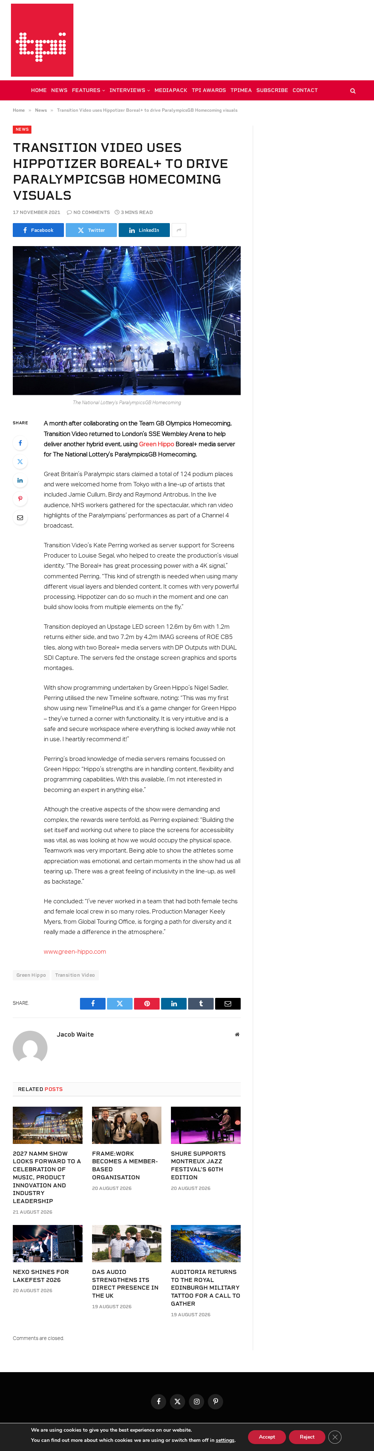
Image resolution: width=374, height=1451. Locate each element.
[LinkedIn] (20, 480)
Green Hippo (156, 444)
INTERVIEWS (127, 90)
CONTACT (305, 90)
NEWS (59, 90)
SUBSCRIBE (272, 90)
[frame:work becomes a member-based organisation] (127, 1125)
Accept (267, 1436)
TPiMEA (241, 90)
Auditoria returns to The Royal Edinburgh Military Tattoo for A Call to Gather (205, 1287)
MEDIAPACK (170, 90)
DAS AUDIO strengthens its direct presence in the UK (125, 1283)
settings (225, 1440)
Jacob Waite (75, 1034)
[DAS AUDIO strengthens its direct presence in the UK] (127, 1243)
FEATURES (86, 90)
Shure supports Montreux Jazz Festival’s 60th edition (198, 1165)
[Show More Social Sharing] (179, 230)
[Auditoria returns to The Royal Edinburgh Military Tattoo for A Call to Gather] (206, 1243)
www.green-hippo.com (75, 952)
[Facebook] (20, 443)
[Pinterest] (20, 498)
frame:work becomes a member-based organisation (125, 1165)
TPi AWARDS (209, 90)
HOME (39, 90)
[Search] (352, 90)
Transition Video (75, 975)
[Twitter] (20, 461)
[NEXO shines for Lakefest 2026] (48, 1243)
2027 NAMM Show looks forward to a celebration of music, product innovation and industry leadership (47, 1177)
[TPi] (42, 40)
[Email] (20, 517)
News (22, 129)
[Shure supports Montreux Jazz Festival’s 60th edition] (206, 1125)
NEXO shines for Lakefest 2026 (41, 1275)
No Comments (91, 212)
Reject (307, 1436)
